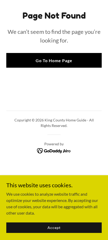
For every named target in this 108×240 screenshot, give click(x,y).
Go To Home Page (54, 60)
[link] (54, 150)
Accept (53, 227)
